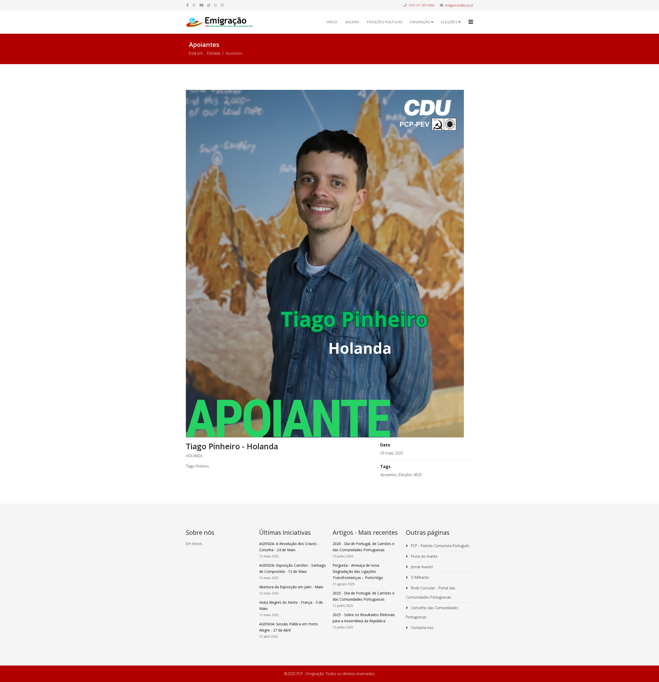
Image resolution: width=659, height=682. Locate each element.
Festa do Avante (424, 556)
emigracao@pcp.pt (459, 5)
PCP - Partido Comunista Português (440, 545)
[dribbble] (208, 5)
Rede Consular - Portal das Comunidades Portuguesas (430, 592)
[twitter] (194, 5)
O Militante (419, 577)
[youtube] (202, 5)
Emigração (420, 22)
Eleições (449, 22)
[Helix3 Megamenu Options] (471, 22)
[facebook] (187, 5)
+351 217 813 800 (421, 5)
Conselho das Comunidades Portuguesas (432, 612)
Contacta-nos (421, 627)
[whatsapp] (215, 5)
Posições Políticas (384, 22)
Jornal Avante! (421, 566)
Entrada (213, 53)
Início (332, 22)
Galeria (352, 22)
